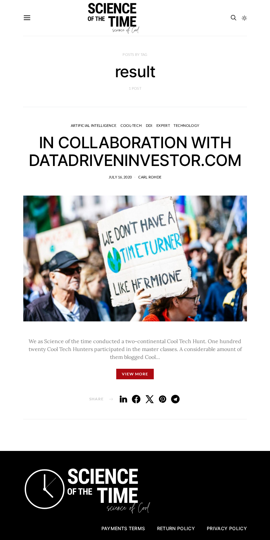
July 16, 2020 (120, 177)
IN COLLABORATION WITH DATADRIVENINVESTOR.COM (135, 151)
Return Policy (176, 528)
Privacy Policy (227, 528)
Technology (186, 125)
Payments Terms (123, 528)
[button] (244, 18)
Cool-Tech (131, 125)
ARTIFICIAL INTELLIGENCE (93, 125)
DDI (149, 125)
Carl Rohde (150, 177)
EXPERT (163, 125)
